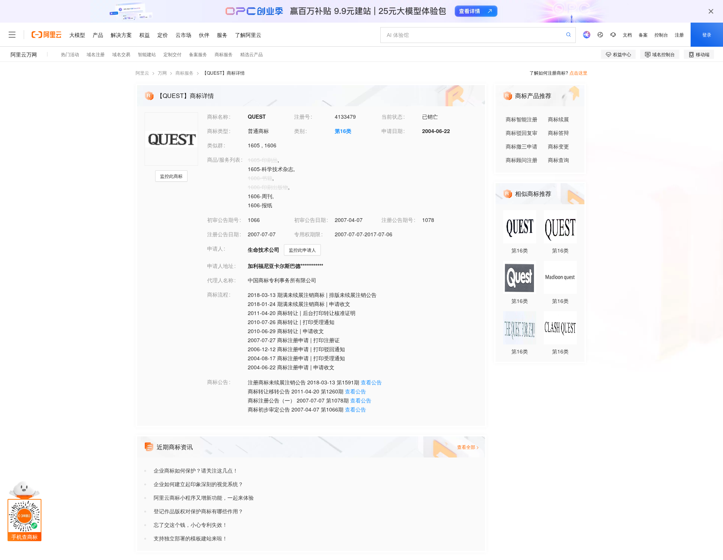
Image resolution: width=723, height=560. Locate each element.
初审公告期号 (223, 219)
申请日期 (392, 131)
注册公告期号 (397, 219)
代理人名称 (220, 280)
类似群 (215, 145)
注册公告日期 (223, 234)
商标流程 (217, 294)
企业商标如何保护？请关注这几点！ (196, 470)
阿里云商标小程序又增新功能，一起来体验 (204, 497)
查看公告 (371, 382)
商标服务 (184, 72)
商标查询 (558, 160)
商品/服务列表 (223, 159)
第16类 (343, 131)
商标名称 (217, 116)
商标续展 (558, 119)
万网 (162, 72)
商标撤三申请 (521, 146)
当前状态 (392, 116)
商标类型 (217, 131)
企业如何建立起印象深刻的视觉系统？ (198, 484)
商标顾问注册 (521, 160)
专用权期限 (307, 234)
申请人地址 (220, 265)
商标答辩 (558, 132)
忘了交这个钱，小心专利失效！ (190, 524)
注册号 (302, 116)
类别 (299, 131)
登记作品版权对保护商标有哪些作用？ (198, 511)
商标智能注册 (521, 119)
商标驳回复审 (521, 132)
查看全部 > (468, 447)
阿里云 (142, 72)
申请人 (215, 248)
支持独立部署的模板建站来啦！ (190, 538)
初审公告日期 (310, 219)
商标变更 (558, 146)
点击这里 (578, 72)
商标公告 (217, 382)
